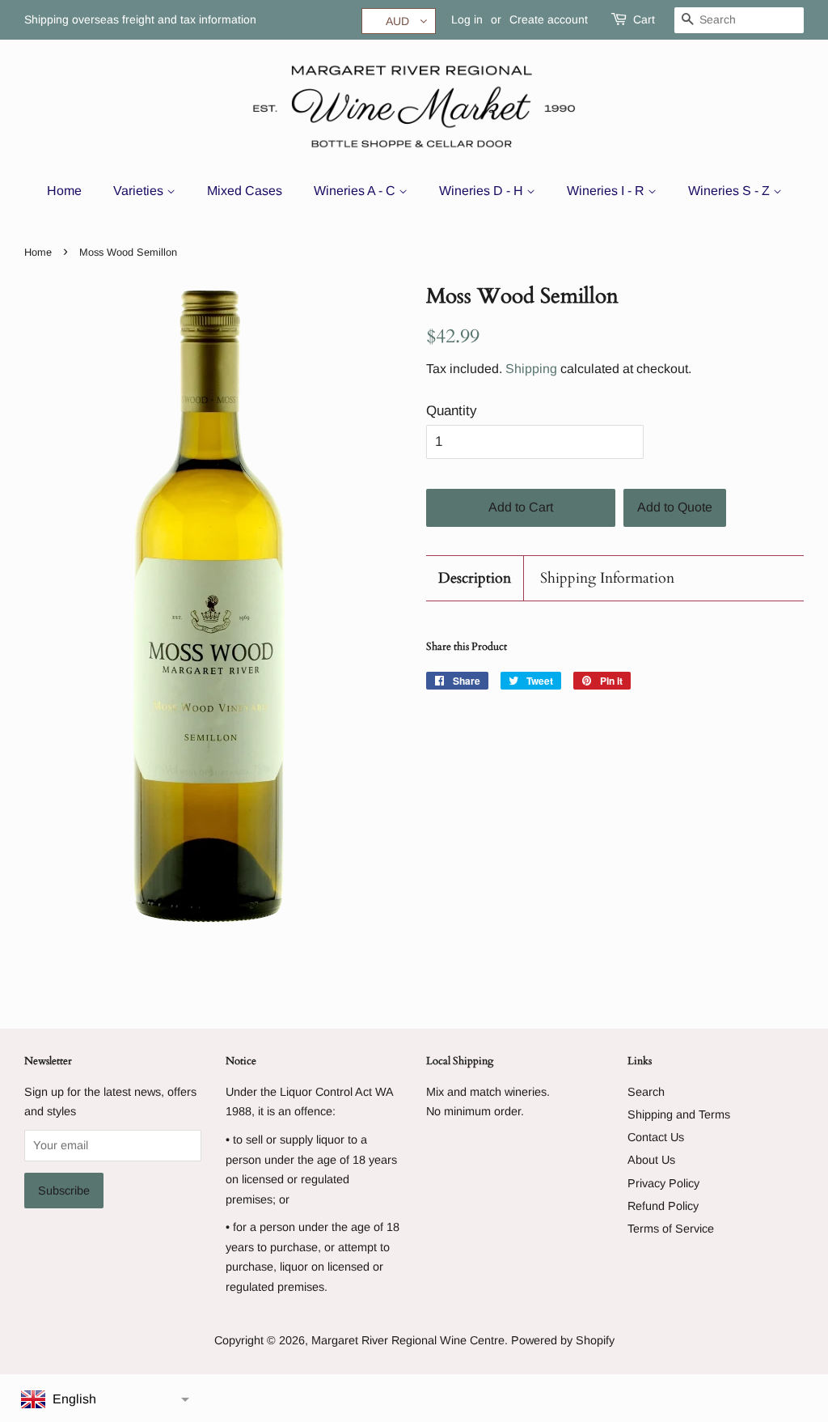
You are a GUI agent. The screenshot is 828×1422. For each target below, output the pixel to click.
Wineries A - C (356, 190)
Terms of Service (670, 1228)
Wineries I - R (607, 190)
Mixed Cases (244, 190)
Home (64, 190)
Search (646, 1091)
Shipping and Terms (678, 1114)
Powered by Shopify (563, 1340)
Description (474, 578)
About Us (651, 1159)
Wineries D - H (482, 190)
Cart (644, 19)
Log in (467, 19)
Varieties (140, 190)
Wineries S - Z (730, 190)
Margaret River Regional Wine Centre (408, 1340)
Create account (548, 19)
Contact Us (655, 1137)
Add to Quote (674, 507)
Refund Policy (663, 1205)
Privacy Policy (663, 1183)
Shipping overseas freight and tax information (140, 19)
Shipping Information (607, 578)
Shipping (531, 369)
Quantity (451, 410)
